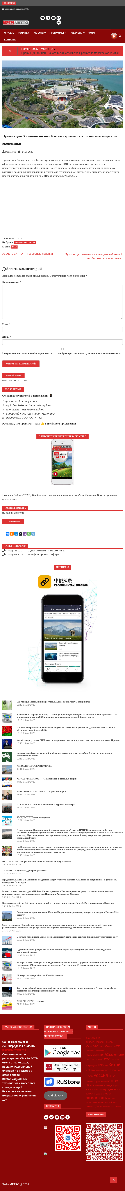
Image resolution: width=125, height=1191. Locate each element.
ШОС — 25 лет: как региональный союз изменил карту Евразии (36, 861)
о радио (9, 33)
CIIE (87, 1059)
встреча (116, 1086)
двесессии (114, 1089)
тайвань (113, 1102)
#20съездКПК (93, 1038)
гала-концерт (101, 1090)
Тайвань (89, 1081)
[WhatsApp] (29, 534)
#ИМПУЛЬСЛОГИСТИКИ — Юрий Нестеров (41, 791)
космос (90, 1093)
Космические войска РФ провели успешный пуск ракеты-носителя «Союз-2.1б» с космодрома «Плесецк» (58, 903)
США (112, 1076)
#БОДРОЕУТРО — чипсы (30, 1001)
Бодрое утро (91, 1065)
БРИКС (115, 1059)
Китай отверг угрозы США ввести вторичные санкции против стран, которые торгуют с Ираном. (68, 740)
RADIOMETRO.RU (14, 1050)
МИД (88, 1070)
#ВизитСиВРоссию (95, 1046)
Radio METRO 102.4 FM (14, 380)
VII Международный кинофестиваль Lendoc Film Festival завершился (53, 702)
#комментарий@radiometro (105, 1054)
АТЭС (107, 1059)
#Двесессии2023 (112, 1046)
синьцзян (111, 1098)
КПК (100, 1065)
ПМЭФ (113, 1070)
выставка (90, 1089)
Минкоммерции (97, 1070)
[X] (20, 534)
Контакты (10, 39)
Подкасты (76, 33)
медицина (98, 1094)
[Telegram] (33, 534)
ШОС (114, 1081)
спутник (104, 1102)
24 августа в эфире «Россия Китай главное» (40, 975)
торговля (89, 1106)
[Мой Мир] (16, 534)
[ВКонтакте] (7, 534)
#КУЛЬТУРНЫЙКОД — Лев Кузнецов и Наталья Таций (47, 779)
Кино (105, 1065)
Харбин (104, 1081)
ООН (107, 1070)
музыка (107, 1093)
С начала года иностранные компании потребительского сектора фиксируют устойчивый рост (67, 937)
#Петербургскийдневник (95, 1050)
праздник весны (96, 1097)
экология (106, 1106)
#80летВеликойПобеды (99, 1042)
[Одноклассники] (12, 534)
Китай (114, 1064)
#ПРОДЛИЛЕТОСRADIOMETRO (34, 766)
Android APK (55, 1095)
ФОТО (91, 33)
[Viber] (25, 534)
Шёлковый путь (94, 1085)
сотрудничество (93, 1102)
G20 (101, 1059)
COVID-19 (94, 1059)
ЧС (108, 1081)
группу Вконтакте (15, 512)
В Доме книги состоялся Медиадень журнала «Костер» (46, 804)
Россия (100, 1075)
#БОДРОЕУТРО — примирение (33, 817)
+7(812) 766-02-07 (14, 550)
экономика (115, 1106)
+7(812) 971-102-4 (14, 554)
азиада (108, 1085)
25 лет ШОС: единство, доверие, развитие (24, 870)
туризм (98, 1106)
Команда (23, 33)
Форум (96, 1081)
